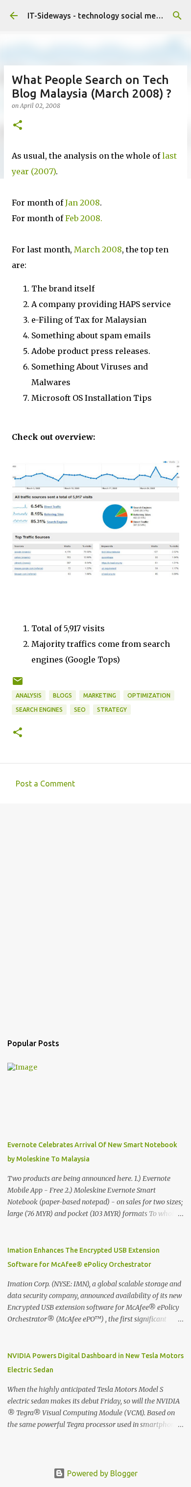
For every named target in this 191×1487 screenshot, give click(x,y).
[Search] (177, 15)
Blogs (62, 695)
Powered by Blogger (101, 1473)
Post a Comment (45, 783)
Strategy (112, 709)
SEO (80, 709)
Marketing (99, 695)
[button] (18, 125)
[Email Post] (18, 685)
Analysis (29, 695)
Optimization (148, 695)
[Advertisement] (95, 913)
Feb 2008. (83, 218)
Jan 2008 (82, 202)
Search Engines (39, 709)
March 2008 (98, 249)
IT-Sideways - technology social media (97, 15)
